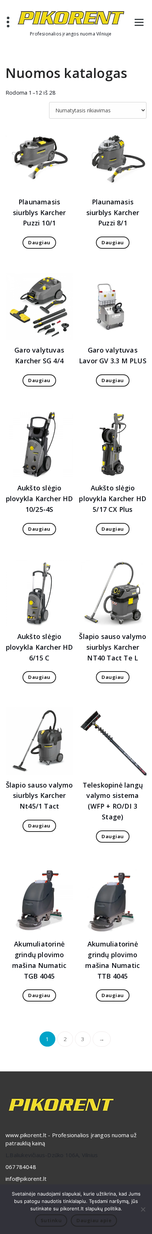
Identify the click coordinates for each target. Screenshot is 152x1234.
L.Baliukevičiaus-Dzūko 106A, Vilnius (52, 1155)
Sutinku (51, 1220)
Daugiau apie (93, 1220)
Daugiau (39, 242)
